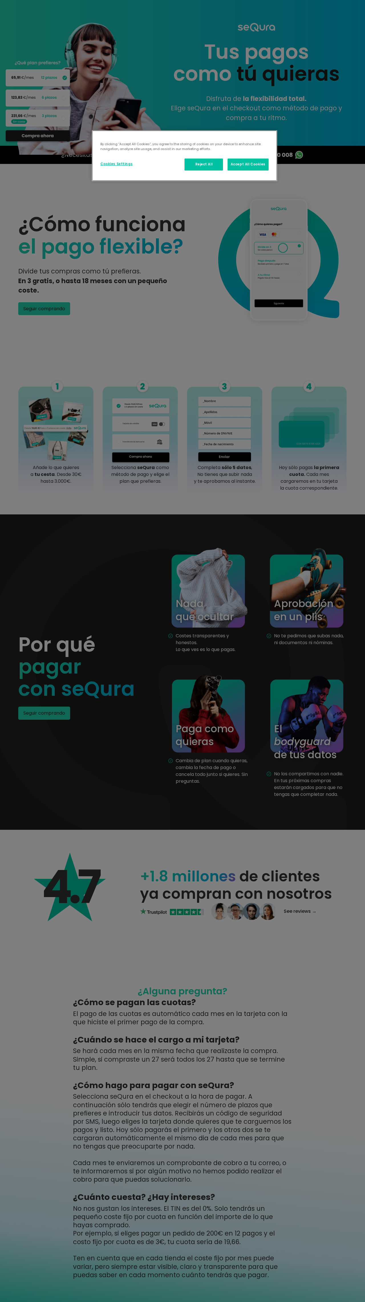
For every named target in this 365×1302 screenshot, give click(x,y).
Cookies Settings (116, 164)
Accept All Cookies (248, 164)
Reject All (204, 164)
